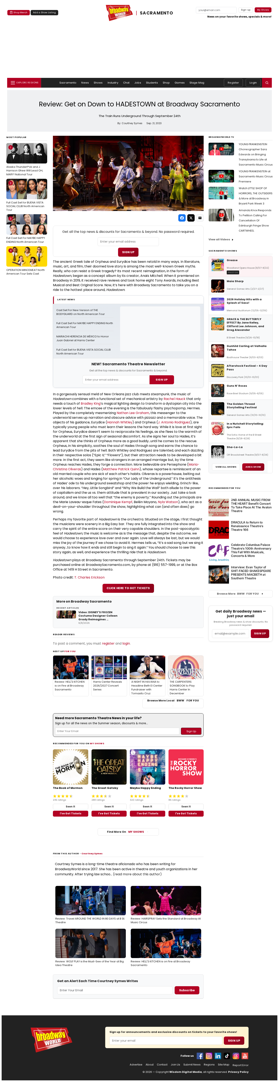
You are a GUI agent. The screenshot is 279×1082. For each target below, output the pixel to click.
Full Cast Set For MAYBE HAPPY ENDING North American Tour (25, 230)
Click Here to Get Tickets (128, 588)
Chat (126, 83)
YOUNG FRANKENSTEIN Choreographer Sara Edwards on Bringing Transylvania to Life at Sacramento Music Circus (256, 154)
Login (253, 83)
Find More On (125, 832)
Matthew (110, 469)
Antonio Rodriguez (175, 422)
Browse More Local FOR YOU (173, 700)
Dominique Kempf (118, 502)
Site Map (223, 1065)
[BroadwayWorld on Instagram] (209, 1056)
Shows (98, 83)
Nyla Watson (168, 502)
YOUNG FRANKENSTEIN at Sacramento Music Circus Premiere (256, 176)
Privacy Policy (238, 1072)
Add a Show (253, 466)
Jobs (137, 83)
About (150, 1065)
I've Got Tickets (70, 813)
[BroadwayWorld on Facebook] (200, 1056)
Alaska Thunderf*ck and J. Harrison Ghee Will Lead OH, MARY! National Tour (24, 161)
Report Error (241, 1065)
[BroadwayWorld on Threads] (236, 1056)
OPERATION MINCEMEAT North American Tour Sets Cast (25, 262)
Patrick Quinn (129, 469)
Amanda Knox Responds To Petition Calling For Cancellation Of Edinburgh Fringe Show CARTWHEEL (255, 220)
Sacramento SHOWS (223, 250)
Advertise (136, 1065)
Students (152, 83)
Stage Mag (197, 83)
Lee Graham (139, 413)
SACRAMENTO (156, 13)
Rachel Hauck (174, 398)
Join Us (175, 1065)
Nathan (123, 413)
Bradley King (90, 403)
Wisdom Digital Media (185, 1072)
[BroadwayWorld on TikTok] (227, 1056)
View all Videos (219, 239)
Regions (209, 1065)
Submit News (192, 1065)
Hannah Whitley (119, 422)
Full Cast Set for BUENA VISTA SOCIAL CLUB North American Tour (25, 196)
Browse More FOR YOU (238, 594)
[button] (267, 83)
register (108, 643)
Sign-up (246, 9)
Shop (166, 83)
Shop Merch (20, 12)
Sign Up (128, 252)
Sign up (260, 633)
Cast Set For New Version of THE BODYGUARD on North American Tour (80, 312)
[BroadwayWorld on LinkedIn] (218, 1056)
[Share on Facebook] (182, 218)
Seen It (70, 806)
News (85, 83)
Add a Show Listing (44, 12)
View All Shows (225, 466)
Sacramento (67, 83)
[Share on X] (191, 218)
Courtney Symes (92, 853)
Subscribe (187, 990)
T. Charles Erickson (89, 577)
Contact (162, 1065)
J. (159, 422)
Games (180, 83)
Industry (113, 83)
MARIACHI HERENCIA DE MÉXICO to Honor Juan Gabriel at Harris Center (82, 338)
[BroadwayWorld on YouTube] (245, 1056)
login (126, 643)
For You (70, 651)
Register (233, 83)
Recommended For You (225, 488)
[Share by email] (200, 218)
